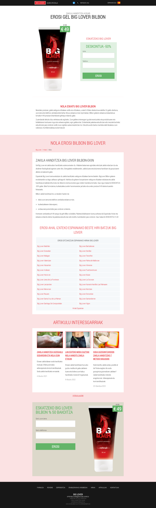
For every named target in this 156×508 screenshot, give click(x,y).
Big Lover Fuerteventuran (88, 270)
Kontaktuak (114, 487)
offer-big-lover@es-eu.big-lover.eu (78, 496)
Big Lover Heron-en (43, 275)
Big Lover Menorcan (44, 289)
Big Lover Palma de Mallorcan (89, 260)
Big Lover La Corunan (86, 279)
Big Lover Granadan (44, 251)
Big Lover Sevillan (85, 251)
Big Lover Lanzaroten (44, 284)
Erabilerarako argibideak (78, 487)
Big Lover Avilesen (43, 270)
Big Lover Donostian (86, 294)
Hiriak (93, 487)
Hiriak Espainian (78, 308)
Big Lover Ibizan (84, 275)
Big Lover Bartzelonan (86, 246)
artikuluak (103, 487)
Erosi (98, 76)
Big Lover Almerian (85, 265)
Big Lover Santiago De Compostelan (49, 303)
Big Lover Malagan (43, 256)
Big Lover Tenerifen (86, 256)
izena (84, 51)
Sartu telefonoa (41, 430)
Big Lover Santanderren (87, 298)
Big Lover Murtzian (85, 289)
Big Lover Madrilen (43, 246)
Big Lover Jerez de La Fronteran (48, 279)
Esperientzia (60, 487)
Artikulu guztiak (78, 395)
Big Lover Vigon (84, 303)
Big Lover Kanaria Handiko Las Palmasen (93, 284)
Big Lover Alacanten (44, 265)
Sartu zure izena (41, 419)
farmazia (40, 487)
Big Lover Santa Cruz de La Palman (49, 298)
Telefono (85, 61)
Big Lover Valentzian (44, 260)
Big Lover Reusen (43, 294)
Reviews (50, 487)
